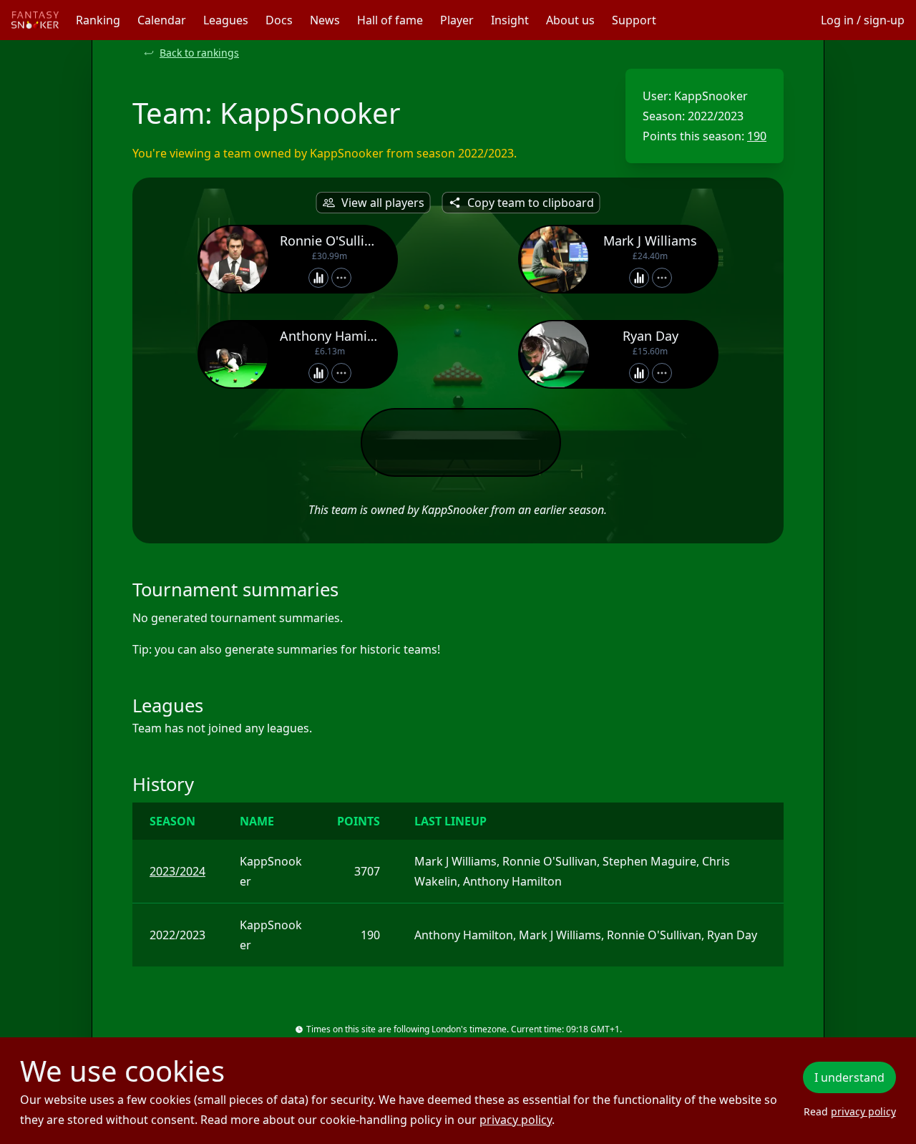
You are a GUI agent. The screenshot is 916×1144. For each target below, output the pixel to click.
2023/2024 (177, 871)
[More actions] (341, 278)
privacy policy (515, 1120)
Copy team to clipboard (530, 202)
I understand (849, 1077)
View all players (382, 202)
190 (756, 136)
